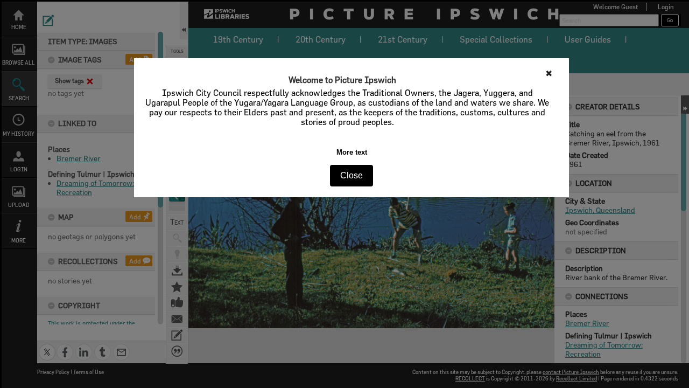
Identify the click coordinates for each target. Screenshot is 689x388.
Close (351, 175)
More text (351, 152)
